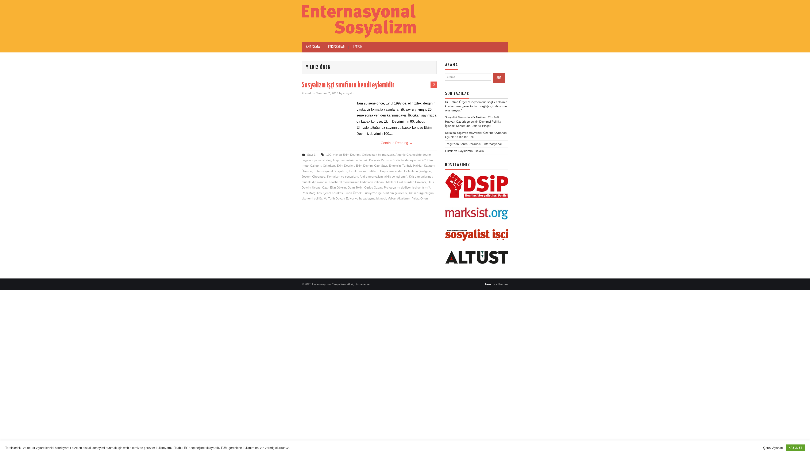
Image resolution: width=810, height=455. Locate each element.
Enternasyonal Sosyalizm (330, 171)
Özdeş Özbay (373, 187)
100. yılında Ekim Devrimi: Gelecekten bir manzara (360, 154)
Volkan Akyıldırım (399, 198)
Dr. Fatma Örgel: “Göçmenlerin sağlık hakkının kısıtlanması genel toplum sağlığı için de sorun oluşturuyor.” (476, 106)
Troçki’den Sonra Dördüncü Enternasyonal (473, 144)
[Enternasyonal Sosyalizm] (359, 21)
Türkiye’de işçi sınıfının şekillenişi (385, 193)
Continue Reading (396, 143)
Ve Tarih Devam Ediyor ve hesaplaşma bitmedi (355, 198)
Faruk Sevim (357, 171)
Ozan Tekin (355, 187)
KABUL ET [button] (795, 447)
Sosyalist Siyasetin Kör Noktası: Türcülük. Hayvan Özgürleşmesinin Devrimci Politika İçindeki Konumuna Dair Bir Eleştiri (473, 121)
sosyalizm (349, 93)
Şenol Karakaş (333, 193)
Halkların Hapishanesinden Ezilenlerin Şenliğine (399, 171)
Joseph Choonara (313, 176)
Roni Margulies (312, 193)
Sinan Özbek (353, 193)
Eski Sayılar (336, 47)
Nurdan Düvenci (415, 182)
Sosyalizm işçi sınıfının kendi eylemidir (348, 85)
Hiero (487, 284)
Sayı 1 (311, 154)
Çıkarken (329, 165)
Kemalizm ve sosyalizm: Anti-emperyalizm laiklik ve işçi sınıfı (367, 176)
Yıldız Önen (420, 198)
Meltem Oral (394, 182)
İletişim (357, 47)
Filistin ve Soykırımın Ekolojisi (464, 151)
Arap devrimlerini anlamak (350, 160)
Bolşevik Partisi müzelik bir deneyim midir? (397, 160)
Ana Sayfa (313, 47)
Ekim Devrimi (345, 165)
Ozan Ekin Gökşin (334, 187)
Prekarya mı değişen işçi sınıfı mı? (407, 187)
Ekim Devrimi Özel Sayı (371, 165)
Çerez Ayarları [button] (773, 448)
